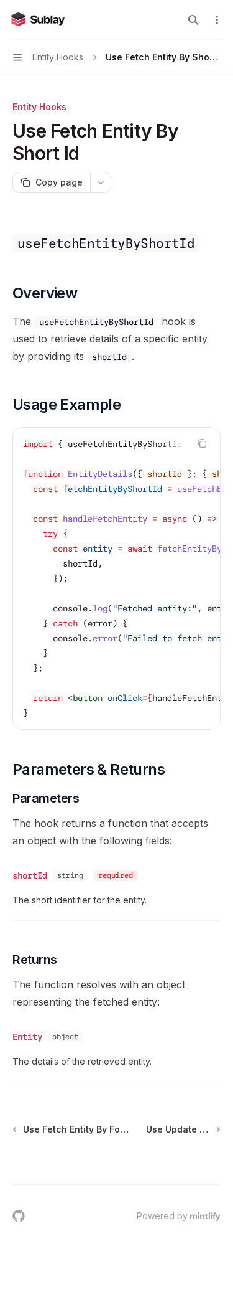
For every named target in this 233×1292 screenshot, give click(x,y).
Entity (27, 1037)
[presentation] (116, 578)
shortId (29, 875)
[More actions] (217, 20)
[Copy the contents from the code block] (202, 443)
